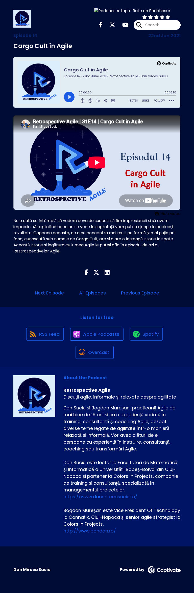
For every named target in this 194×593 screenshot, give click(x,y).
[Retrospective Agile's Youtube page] (122, 25)
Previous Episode (140, 293)
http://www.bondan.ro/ (89, 531)
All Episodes (92, 293)
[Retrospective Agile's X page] (109, 25)
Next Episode (49, 293)
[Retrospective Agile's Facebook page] (101, 25)
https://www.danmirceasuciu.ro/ (100, 496)
